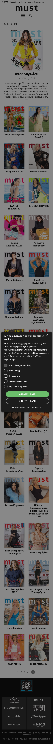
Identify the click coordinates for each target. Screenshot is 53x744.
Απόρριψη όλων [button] (27, 401)
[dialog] (26, 372)
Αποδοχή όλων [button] (27, 394)
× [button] (47, 335)
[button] (26, 407)
